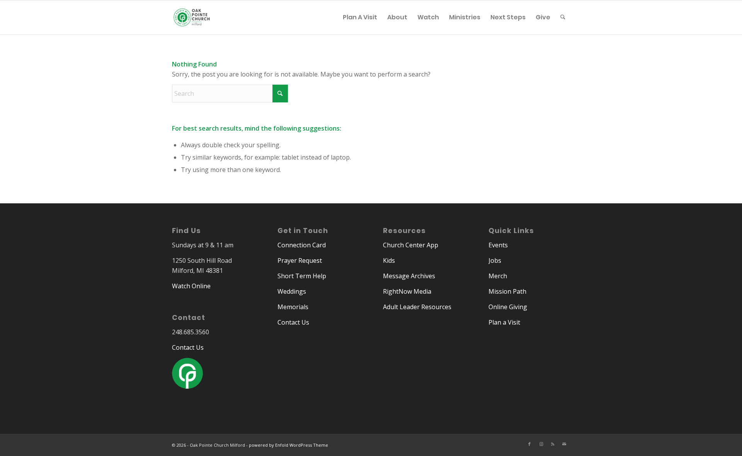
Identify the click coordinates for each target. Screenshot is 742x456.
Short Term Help (301, 276)
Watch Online (191, 286)
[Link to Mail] (564, 444)
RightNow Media (407, 291)
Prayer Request (299, 260)
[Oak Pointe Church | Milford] (192, 21)
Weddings (291, 291)
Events (498, 245)
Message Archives (409, 276)
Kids (389, 260)
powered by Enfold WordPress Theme (288, 445)
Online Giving (507, 307)
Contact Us (188, 347)
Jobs (494, 260)
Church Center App (410, 245)
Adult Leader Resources (417, 307)
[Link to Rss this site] (552, 444)
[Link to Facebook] (529, 444)
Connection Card (301, 245)
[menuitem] (360, 17)
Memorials (292, 307)
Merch (497, 276)
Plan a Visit (504, 322)
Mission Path (507, 291)
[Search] (562, 17)
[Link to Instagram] (541, 444)
